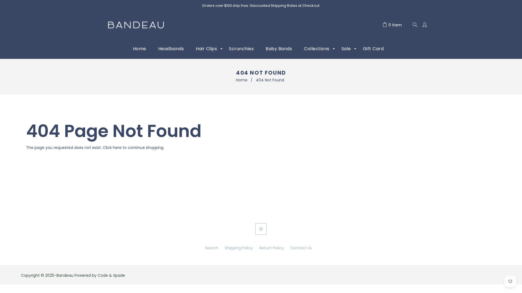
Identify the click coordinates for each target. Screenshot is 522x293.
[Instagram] (261, 229)
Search (211, 248)
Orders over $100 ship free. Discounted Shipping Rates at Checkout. (261, 5)
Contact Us (301, 248)
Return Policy (271, 248)
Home (241, 80)
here (117, 147)
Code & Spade (111, 275)
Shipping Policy (239, 248)
